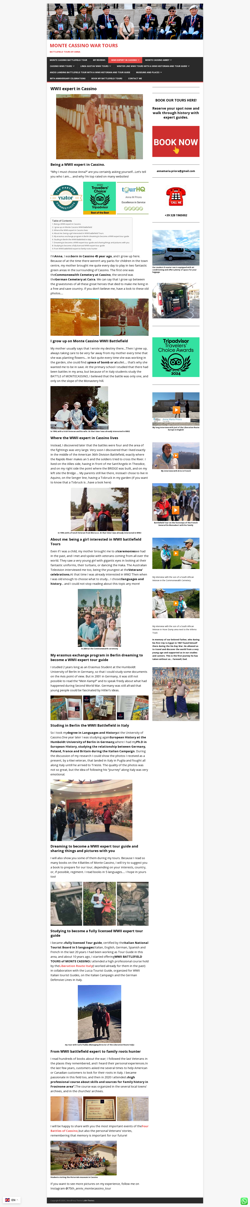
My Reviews (99, 60)
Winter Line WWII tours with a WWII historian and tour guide (152, 66)
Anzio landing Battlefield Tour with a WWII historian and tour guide (90, 72)
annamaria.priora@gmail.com (176, 171)
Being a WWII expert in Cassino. (67, 224)
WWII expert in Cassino (124, 60)
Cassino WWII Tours (61, 66)
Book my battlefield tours (106, 78)
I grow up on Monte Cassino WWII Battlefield (73, 227)
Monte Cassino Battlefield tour (68, 60)
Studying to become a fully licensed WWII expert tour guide (79, 245)
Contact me (135, 78)
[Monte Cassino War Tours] (125, 37)
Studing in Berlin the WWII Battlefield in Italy (72, 239)
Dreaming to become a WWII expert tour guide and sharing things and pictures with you (91, 242)
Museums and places (147, 72)
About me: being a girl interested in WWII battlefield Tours (79, 233)
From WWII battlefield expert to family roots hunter (75, 248)
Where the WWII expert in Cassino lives (71, 230)
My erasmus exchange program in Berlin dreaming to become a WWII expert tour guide (91, 236)
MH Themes (89, 1200)
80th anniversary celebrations (68, 78)
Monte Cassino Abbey (157, 60)
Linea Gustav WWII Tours (94, 66)
